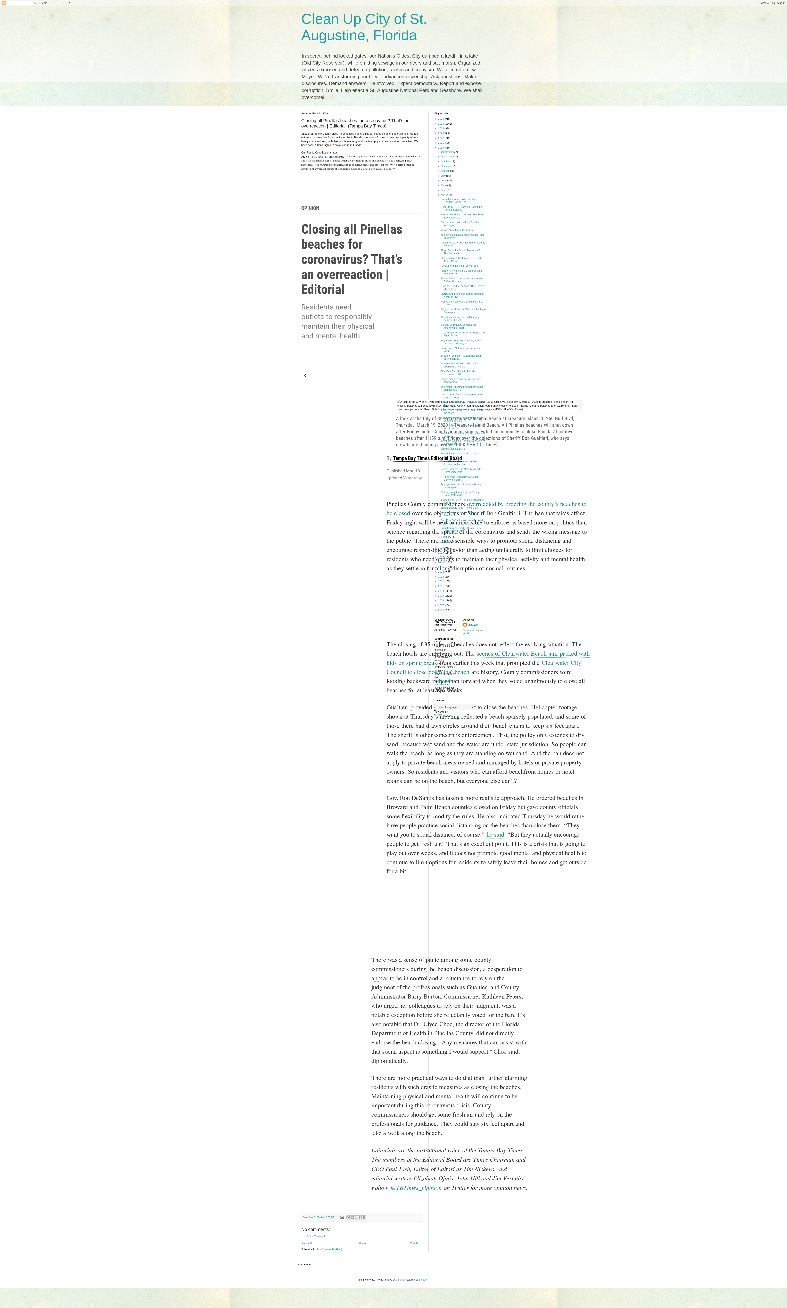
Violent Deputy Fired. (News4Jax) (459, 507)
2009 (441, 595)
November (447, 156)
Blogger (423, 1279)
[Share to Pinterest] (364, 1217)
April (444, 190)
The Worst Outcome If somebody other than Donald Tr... (462, 388)
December (447, 151)
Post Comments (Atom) (329, 1249)
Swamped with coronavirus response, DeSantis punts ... (461, 280)
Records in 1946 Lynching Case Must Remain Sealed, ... (461, 208)
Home (362, 1243)
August (445, 170)
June (444, 180)
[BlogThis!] (352, 1217)
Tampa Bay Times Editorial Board (427, 458)
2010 (441, 591)
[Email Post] (341, 1217)
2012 (441, 581)
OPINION (310, 208)
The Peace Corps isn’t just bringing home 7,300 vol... (460, 319)
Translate (448, 715)
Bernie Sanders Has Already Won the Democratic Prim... (461, 470)
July (443, 175)
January (446, 541)
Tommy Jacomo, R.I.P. (453, 448)
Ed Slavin (472, 624)
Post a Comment (315, 1236)
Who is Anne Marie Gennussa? (458, 230)
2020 (441, 147)
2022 (441, 138)
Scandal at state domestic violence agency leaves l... (460, 455)
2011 (441, 586)
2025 (441, 123)
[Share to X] (356, 1217)
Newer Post (308, 1243)
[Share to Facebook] (360, 1217)
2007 (441, 605)
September (447, 166)
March (445, 194)
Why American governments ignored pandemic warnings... (461, 342)
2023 (441, 133)
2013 (441, 576)
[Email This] (348, 1217)
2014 (441, 571)
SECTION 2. (319, 156)
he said (495, 834)
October (445, 161)
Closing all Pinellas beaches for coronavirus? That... (458, 326)
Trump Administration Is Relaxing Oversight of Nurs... (459, 365)
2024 (441, 128)
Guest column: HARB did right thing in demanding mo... (462, 419)
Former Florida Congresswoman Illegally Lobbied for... (459, 463)
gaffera (400, 1279)
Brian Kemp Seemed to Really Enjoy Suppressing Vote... (461, 529)
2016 (441, 562)
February (446, 537)
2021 (441, 142)
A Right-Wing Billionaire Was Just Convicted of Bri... (459, 478)
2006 (441, 610)
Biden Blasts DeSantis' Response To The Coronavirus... (461, 252)
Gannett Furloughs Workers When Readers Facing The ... (459, 201)
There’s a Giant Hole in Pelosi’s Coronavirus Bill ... (458, 373)
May (443, 185)
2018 (441, 552)
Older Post (415, 1243)
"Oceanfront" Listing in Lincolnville (460, 265)
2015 (441, 567)
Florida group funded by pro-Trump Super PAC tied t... (460, 494)
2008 (441, 600)
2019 (441, 547)
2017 (441, 557)
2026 (441, 118)
